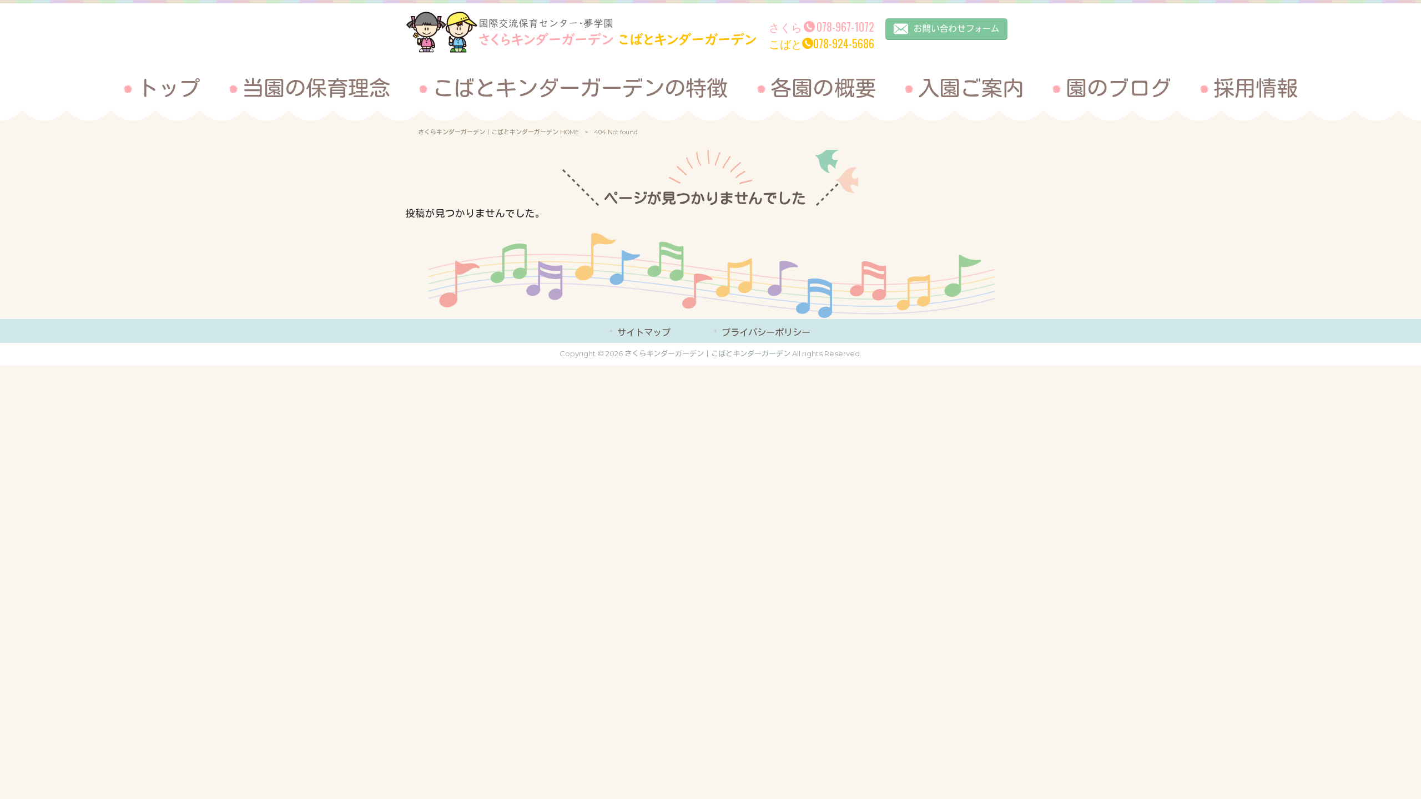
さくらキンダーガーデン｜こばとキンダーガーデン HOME (498, 132)
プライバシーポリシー (766, 332)
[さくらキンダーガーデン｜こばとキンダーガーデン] (581, 49)
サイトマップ (644, 332)
